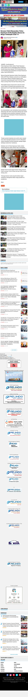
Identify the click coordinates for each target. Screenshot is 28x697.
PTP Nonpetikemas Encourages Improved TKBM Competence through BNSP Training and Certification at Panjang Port (10, 303)
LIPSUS (15, 665)
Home (2, 28)
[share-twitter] (6, 5)
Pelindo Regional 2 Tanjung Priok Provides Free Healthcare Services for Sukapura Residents (10, 311)
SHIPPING (2, 671)
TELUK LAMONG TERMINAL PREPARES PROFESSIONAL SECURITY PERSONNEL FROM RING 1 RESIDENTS (10, 343)
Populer (20, 1)
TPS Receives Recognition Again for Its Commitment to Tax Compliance (9, 326)
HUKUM (2, 665)
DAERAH (2, 662)
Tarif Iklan (23, 677)
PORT (15, 669)
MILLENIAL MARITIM (18, 667)
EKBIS (15, 662)
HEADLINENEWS (17, 664)
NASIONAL (3, 669)
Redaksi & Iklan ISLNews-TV (8, 677)
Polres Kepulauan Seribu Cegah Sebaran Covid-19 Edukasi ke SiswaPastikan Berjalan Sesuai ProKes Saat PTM (14, 191)
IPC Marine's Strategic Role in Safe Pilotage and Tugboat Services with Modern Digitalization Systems (9, 335)
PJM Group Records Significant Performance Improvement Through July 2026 (10, 272)
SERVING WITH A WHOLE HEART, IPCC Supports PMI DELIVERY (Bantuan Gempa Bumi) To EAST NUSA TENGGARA (10, 295)
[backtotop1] (27, 682)
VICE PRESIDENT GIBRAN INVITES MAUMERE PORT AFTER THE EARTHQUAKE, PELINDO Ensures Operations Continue (8, 288)
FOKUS (2, 664)
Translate (10, 356)
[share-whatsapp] (8, 5)
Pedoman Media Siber (17, 677)
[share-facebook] (3, 5)
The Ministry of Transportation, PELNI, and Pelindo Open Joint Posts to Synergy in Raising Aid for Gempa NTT (10, 319)
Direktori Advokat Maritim (19, 679)
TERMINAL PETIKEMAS (18, 671)
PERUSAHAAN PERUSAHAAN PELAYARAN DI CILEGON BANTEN (10, 616)
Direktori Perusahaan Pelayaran (9, 679)
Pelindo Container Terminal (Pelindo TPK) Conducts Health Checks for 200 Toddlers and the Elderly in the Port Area (11, 625)
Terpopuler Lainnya (14, 654)
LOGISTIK (2, 667)
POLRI (2, 185)
